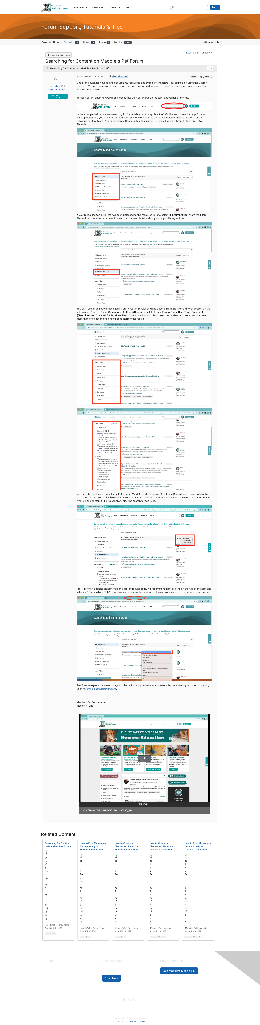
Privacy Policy (121, 1011)
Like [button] (210, 68)
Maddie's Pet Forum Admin (57, 925)
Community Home (50, 42)
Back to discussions (60, 55)
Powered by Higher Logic (130, 1021)
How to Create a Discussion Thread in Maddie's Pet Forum (127, 846)
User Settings (152, 1011)
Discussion (71, 42)
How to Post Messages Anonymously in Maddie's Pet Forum (93, 846)
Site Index (106, 1011)
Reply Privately (205, 77)
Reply (193, 77)
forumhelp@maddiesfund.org (99, 688)
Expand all (192, 52)
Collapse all (206, 52)
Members (122, 42)
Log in (215, 7)
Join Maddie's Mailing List (179, 970)
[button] (79, 7)
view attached (120, 76)
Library (88, 42)
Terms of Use (136, 1011)
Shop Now (111, 978)
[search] (173, 7)
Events (104, 42)
